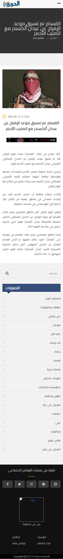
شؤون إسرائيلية (52, 396)
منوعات (57, 325)
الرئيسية (52, 38)
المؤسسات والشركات (49, 387)
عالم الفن (56, 333)
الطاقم (16, 537)
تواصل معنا (19, 543)
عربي (58, 422)
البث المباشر (44, 543)
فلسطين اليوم (53, 298)
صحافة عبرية (54, 369)
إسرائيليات (56, 431)
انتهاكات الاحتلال (52, 378)
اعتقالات (56, 413)
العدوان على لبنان (51, 449)
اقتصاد (57, 360)
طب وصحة (55, 342)
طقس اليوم (54, 440)
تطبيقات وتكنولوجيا (51, 307)
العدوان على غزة (52, 404)
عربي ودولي (54, 316)
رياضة (58, 351)
